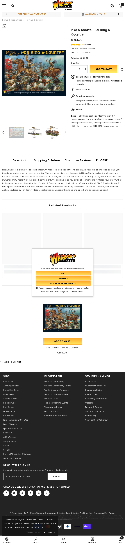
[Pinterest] (22, 493)
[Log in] (112, 6)
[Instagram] (14, 493)
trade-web (109, 126)
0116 (81, 116)
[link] (21, 266)
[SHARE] (120, 69)
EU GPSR (102, 160)
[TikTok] (30, 493)
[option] (34, 73)
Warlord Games (87, 48)
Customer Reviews (78, 160)
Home (5, 20)
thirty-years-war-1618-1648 (89, 126)
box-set (88, 116)
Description (21, 160)
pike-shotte (92, 119)
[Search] (13, 6)
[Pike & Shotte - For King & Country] (62, 318)
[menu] (4, 6)
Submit (57, 476)
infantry (101, 116)
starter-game (114, 119)
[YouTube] (38, 493)
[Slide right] (118, 14)
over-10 (110, 116)
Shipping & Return (47, 160)
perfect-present (78, 119)
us (117, 126)
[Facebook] (6, 493)
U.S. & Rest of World (55, 486)
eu (94, 116)
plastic (102, 119)
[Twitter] (47, 493)
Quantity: (75, 63)
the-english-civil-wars (81, 122)
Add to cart (103, 69)
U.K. (33, 486)
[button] (3, 132)
